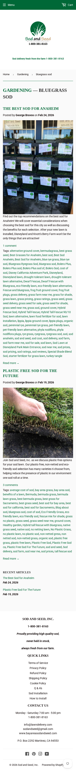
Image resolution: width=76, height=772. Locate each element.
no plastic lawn (12, 533)
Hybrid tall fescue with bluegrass (42, 525)
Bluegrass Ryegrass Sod (23, 263)
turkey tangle (54, 356)
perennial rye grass (36, 325)
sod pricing (9, 351)
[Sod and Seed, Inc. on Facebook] (27, 754)
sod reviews (39, 351)
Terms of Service (38, 663)
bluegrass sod (47, 263)
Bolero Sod (52, 268)
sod (65, 334)
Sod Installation (38, 693)
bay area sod (62, 490)
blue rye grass (50, 259)
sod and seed (23, 338)
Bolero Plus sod (12, 268)
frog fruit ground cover (43, 290)
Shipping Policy (38, 678)
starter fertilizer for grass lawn (27, 356)
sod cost (37, 338)
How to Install (38, 698)
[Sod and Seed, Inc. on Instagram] (40, 754)
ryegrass (39, 334)
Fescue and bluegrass (16, 290)
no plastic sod (30, 533)
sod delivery (50, 338)
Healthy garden (12, 525)
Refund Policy (38, 673)
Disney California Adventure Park (28, 272)
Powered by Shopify (53, 764)
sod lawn (46, 342)
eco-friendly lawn (26, 285)
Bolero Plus (64, 263)
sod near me (49, 347)
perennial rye (16, 325)
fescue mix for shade (52, 516)
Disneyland (56, 272)
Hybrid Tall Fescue (29, 312)
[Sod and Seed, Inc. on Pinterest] (34, 754)
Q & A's (38, 688)
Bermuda (31, 494)
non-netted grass (27, 538)
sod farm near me (13, 342)
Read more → (11, 363)
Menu (11, 4)
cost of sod (33, 512)
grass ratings (42, 299)
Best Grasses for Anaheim (25, 255)
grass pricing (25, 299)
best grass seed (28, 503)
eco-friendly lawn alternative (55, 285)
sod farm (63, 338)
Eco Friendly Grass (52, 512)
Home (6, 74)
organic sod (46, 538)
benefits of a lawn (13, 494)
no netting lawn (40, 529)
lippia (21, 320)
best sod (47, 255)
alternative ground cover (24, 250)
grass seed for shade (55, 303)
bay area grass (44, 490)
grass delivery (19, 294)
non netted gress (50, 533)
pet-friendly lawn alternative (19, 329)
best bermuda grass (29, 498)
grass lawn (9, 299)
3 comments (10, 485)
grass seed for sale (30, 303)
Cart (70, 4)
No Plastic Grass (61, 529)
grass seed (57, 299)
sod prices (64, 347)
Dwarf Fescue (31, 281)
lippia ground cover (36, 320)
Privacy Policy (38, 668)
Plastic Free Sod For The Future (26, 547)
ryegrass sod (54, 334)
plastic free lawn (21, 542)
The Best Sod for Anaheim (31, 109)
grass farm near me (40, 294)
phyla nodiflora (47, 329)
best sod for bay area (52, 503)
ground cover (48, 307)
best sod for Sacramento (39, 507)
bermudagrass (49, 250)
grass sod (33, 307)
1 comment (10, 245)
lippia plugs (56, 320)
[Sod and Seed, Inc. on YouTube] (47, 754)
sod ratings (24, 351)
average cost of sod (22, 490)
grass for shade (62, 294)
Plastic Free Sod (41, 542)
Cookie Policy (38, 683)
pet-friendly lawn (59, 325)
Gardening (22, 74)
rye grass (27, 334)
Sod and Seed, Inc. (28, 764)
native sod (23, 529)
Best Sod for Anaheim (28, 259)
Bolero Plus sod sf (33, 268)
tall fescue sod (63, 551)
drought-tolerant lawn (37, 277)
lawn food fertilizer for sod (45, 316)
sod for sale (32, 342)
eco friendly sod (28, 516)
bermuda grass (47, 494)
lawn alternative (18, 316)
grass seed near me (14, 307)
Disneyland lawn (13, 277)
